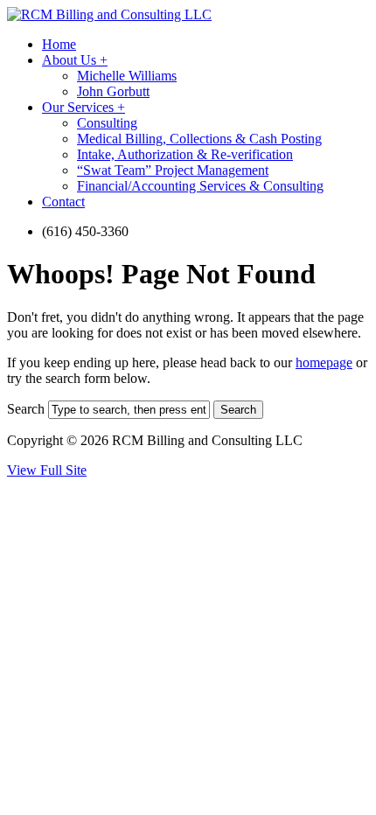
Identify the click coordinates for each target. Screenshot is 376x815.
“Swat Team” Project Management (172, 170)
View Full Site (47, 470)
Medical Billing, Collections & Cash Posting (199, 138)
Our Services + (83, 107)
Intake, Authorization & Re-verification (185, 154)
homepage (324, 362)
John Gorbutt (113, 91)
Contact (63, 201)
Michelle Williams (127, 75)
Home (59, 44)
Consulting (107, 122)
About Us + (75, 59)
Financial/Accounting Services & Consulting (200, 185)
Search (26, 408)
